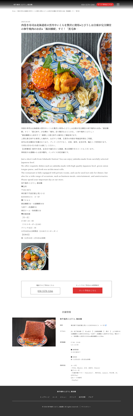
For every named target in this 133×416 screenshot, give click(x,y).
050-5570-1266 (88, 4)
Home (13, 11)
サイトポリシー (86, 407)
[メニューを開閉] (118, 4)
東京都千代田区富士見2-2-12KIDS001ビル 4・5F (88, 325)
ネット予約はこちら (105, 4)
